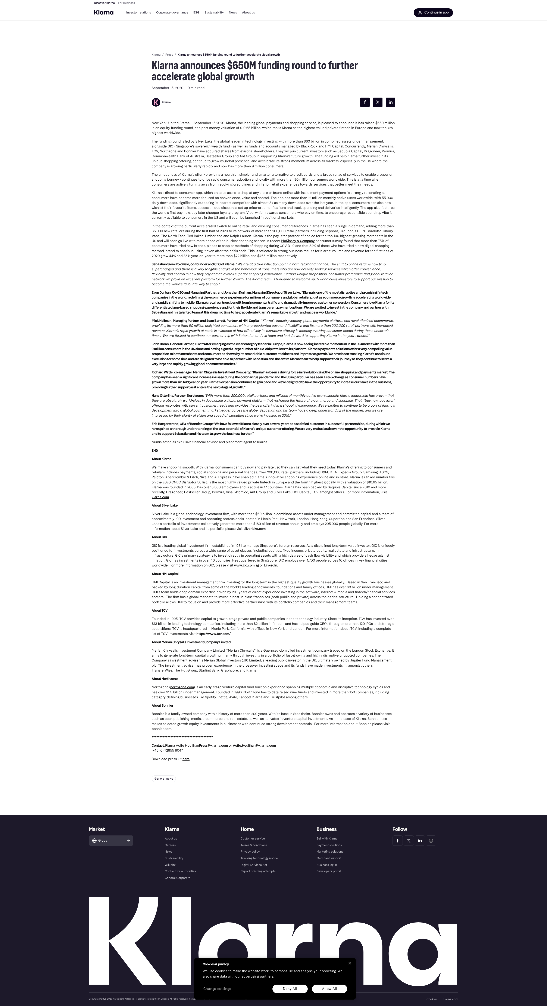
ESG (196, 12)
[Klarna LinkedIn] (420, 840)
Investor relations (138, 12)
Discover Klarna (104, 3)
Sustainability (214, 12)
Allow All (329, 989)
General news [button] (163, 778)
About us (248, 12)
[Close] (349, 963)
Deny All (290, 989)
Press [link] (169, 54)
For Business (126, 3)
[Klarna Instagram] (431, 840)
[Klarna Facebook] (398, 840)
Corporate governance (172, 12)
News (233, 12)
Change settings (217, 989)
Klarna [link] (156, 54)
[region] (275, 979)
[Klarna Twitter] (409, 840)
